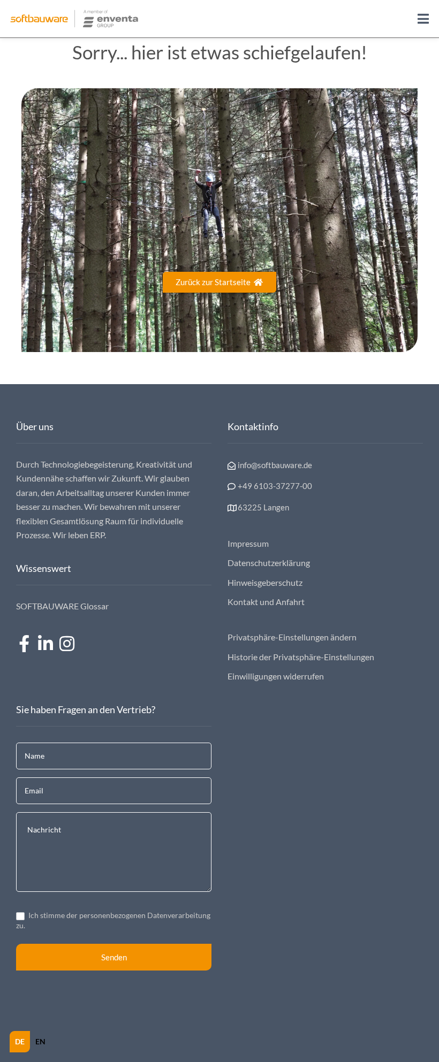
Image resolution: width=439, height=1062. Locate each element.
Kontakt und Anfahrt (266, 602)
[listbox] (30, 1041)
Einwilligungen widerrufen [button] (276, 676)
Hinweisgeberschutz (265, 582)
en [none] (40, 1041)
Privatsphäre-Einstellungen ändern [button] (292, 637)
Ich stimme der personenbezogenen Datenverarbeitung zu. (113, 920)
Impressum (248, 543)
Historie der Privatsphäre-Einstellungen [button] (301, 657)
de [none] (20, 1041)
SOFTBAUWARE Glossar (62, 606)
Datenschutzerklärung (269, 562)
